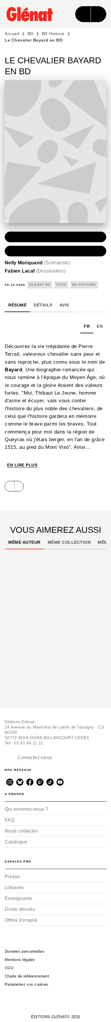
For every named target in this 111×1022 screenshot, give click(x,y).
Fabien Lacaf (35, 270)
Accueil (12, 33)
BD (30, 33)
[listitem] (10, 782)
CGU (9, 968)
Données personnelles (24, 951)
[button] (55, 237)
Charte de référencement (27, 976)
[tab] (17, 305)
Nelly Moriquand (37, 262)
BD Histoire (53, 33)
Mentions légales (20, 959)
